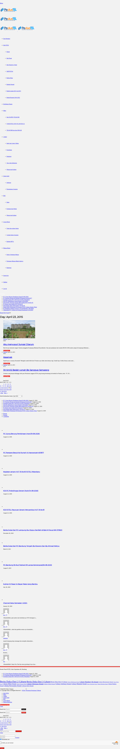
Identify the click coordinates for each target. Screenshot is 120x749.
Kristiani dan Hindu (12, 209)
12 (10, 386)
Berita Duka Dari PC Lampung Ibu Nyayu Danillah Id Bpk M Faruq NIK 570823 (32, 530)
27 (1, 391)
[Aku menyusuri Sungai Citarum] (19, 338)
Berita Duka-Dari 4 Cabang (59, 682)
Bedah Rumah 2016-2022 (13, 97)
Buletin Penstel (10, 84)
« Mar (1, 393)
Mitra (4, 110)
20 (1, 389)
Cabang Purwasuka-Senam (12, 686)
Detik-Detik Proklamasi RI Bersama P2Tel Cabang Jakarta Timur (20, 307)
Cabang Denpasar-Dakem (22, 684)
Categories (2, 689)
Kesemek (7, 357)
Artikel (5, 137)
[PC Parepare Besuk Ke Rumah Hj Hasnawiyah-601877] (12, 449)
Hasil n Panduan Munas (13, 254)
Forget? (17, 737)
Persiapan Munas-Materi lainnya (15, 261)
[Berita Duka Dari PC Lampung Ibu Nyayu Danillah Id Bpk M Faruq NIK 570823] (12, 527)
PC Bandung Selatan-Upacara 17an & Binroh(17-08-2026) (18, 308)
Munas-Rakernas (7, 702)
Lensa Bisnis (6, 222)
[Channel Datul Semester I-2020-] (12, 599)
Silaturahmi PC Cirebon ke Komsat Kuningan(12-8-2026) (18, 310)
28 (2, 391)
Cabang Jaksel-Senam (49, 684)
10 (7, 386)
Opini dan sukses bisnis (13, 228)
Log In (2, 748)
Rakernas (9, 267)
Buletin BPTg (10, 241)
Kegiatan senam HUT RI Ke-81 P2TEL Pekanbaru (16, 299)
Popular (5, 415)
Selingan (9, 182)
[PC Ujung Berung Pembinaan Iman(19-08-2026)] (12, 430)
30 (5, 391)
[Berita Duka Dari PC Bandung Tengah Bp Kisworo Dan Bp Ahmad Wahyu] (6, 542)
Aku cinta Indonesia (12, 163)
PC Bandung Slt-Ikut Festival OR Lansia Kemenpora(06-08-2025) (27, 565)
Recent (5, 413)
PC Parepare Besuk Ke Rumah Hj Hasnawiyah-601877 (17, 298)
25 (9, 389)
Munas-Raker (6, 248)
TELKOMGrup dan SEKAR (14, 130)
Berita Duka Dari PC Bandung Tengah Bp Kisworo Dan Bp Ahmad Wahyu (31, 546)
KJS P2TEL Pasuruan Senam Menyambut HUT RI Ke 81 (18, 302)
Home (8, 51)
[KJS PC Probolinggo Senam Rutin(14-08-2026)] (12, 487)
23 (5, 389)
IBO (4, 195)
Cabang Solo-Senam (27, 686)
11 (9, 386)
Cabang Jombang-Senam (63, 684)
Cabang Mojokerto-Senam (102, 684)
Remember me (5, 739)
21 (2, 389)
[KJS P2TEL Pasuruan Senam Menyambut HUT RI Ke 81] (12, 506)
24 (7, 389)
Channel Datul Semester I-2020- (15, 603)
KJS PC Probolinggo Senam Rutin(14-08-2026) (15, 301)
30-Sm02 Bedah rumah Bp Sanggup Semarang (26, 370)
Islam (8, 202)
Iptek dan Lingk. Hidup (13, 143)
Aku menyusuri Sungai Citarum (18, 344)
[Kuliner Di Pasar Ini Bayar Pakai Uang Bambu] (12, 580)
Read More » (6, 350)
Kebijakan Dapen (7, 104)
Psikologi (9, 156)
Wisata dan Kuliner (11, 169)
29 (4, 391)
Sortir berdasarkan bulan (6, 396)
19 (10, 387)
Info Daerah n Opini (12, 65)
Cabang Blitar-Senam (9, 684)
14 (2, 387)
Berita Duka (10, 78)
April (7, 312)
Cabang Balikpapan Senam (73, 682)
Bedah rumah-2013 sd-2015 (14, 91)
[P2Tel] (17, 30)
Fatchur (5, 339)
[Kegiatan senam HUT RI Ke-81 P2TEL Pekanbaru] (12, 468)
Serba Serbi (6, 176)
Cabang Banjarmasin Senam (106, 682)
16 (5, 387)
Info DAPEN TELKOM (13, 117)
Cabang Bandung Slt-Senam (89, 682)
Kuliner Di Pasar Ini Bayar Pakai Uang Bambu (20, 584)
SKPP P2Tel (10, 71)
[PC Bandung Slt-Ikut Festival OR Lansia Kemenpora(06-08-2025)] (12, 561)
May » (5, 393)
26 (10, 389)
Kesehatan (9, 150)
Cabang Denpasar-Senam (35, 684)
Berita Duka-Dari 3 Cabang (38, 681)
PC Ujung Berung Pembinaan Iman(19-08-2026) (15, 296)
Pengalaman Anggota (12, 189)
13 (1, 387)
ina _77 (5, 615)
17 (7, 387)
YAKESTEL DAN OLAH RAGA (16, 123)
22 (4, 389)
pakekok (5, 638)
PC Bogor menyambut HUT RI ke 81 (13, 304)
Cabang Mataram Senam (79, 684)
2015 (5, 312)
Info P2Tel (6, 45)
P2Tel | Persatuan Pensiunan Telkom (31, 690)
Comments (6, 416)
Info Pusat (9, 58)
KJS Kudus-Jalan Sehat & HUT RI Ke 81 (14, 305)
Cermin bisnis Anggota (12, 235)
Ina (4, 661)
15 (4, 387)
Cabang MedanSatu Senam (92, 684)
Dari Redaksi (6, 38)
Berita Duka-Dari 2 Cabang (13, 681)
